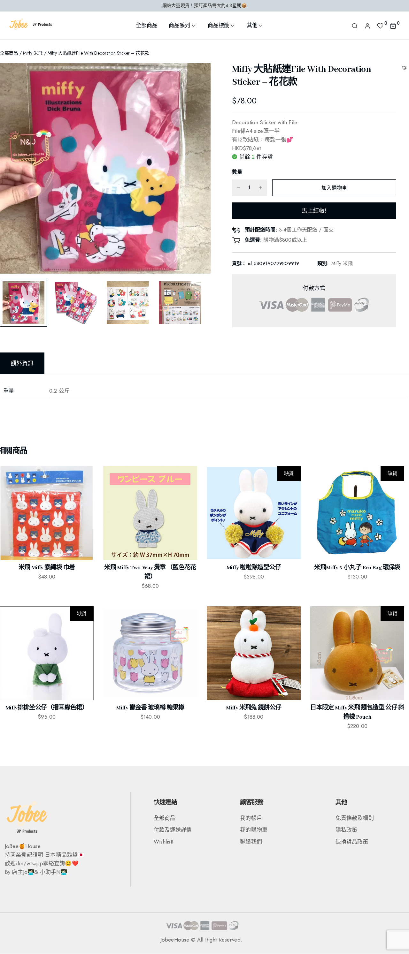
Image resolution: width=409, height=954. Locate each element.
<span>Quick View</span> (9, 493)
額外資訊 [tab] (22, 363)
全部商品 (147, 25)
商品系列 (179, 25)
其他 (252, 25)
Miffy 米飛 (32, 53)
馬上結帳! (314, 211)
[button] (405, 67)
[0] (380, 25)
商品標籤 (218, 25)
